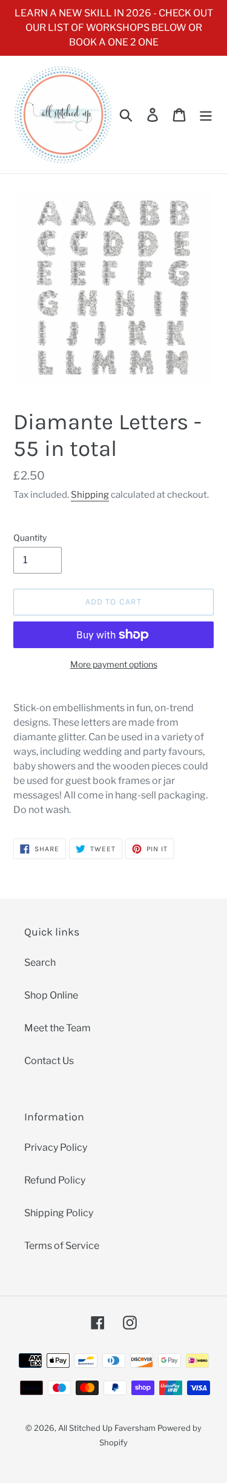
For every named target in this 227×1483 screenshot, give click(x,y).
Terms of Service (61, 1245)
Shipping (90, 494)
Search (40, 962)
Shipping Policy (58, 1213)
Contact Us (49, 1060)
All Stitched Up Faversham (107, 1428)
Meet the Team (57, 1028)
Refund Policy (54, 1180)
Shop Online (51, 995)
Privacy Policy (55, 1147)
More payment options (113, 664)
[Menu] (205, 114)
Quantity (30, 537)
